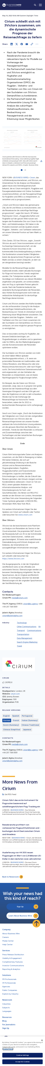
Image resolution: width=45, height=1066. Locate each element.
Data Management (24, 638)
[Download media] (41, 161)
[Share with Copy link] (32, 44)
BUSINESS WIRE (21, 177)
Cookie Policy (8, 1049)
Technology (22, 623)
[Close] (42, 1040)
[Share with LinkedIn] (11, 44)
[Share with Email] (27, 44)
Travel (19, 646)
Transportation (23, 634)
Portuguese (27, 716)
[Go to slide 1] (21, 170)
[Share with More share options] (37, 44)
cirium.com (15, 694)
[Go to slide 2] (25, 170)
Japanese (27, 730)
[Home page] (11, 5)
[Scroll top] (36, 923)
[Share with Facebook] (22, 44)
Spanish (15, 716)
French (16, 720)
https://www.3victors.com (13, 558)
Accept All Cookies (22, 1062)
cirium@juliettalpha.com (12, 615)
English (6, 716)
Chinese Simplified (11, 730)
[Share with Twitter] (16, 44)
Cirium (32, 177)
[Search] (35, 5)
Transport (21, 630)
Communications (34, 630)
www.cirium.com (25, 515)
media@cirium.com (20, 598)
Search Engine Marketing (27, 642)
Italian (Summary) (30, 720)
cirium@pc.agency (30, 604)
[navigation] (40, 5)
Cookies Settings (22, 1055)
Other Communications (26, 626)
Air (39, 626)
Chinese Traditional (30, 725)
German (6, 720)
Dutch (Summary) (11, 725)
